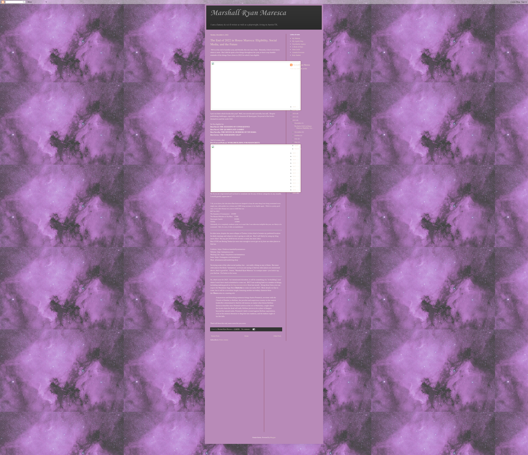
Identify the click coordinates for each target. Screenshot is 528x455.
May (296, 142)
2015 (294, 173)
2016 (294, 170)
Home (246, 336)
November (298, 132)
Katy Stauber (296, 55)
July (296, 139)
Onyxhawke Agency (299, 44)
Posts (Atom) (223, 340)
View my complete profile (298, 68)
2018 (294, 163)
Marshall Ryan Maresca (248, 13)
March (297, 149)
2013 (294, 180)
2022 (294, 120)
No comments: (245, 329)
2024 (294, 113)
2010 (294, 190)
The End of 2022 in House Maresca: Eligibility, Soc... (303, 127)
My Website (296, 38)
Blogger (272, 437)
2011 (294, 186)
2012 (294, 183)
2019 (294, 159)
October (297, 135)
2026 (294, 107)
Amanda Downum (298, 52)
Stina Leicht (296, 49)
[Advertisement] (277, 390)
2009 (294, 193)
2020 (294, 156)
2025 (294, 110)
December (298, 123)
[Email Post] (253, 329)
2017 (294, 166)
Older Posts (277, 336)
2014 (294, 176)
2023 (294, 117)
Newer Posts (215, 336)
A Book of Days (297, 47)
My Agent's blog (297, 41)
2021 (294, 153)
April (296, 145)
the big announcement (239, 285)
